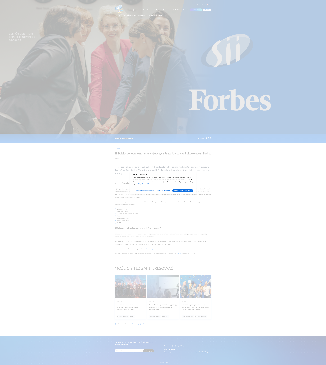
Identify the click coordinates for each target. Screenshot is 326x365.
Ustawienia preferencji (163, 190)
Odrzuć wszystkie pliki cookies (145, 190)
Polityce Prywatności (143, 184)
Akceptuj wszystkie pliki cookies (182, 190)
